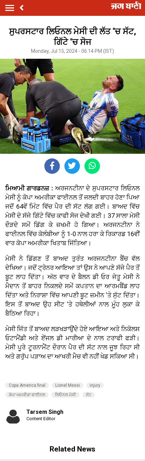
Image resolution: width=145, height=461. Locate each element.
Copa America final (27, 385)
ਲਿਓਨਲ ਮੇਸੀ (65, 394)
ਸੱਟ (89, 394)
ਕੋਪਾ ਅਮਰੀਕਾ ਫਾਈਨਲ (27, 394)
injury (95, 385)
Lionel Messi (67, 385)
